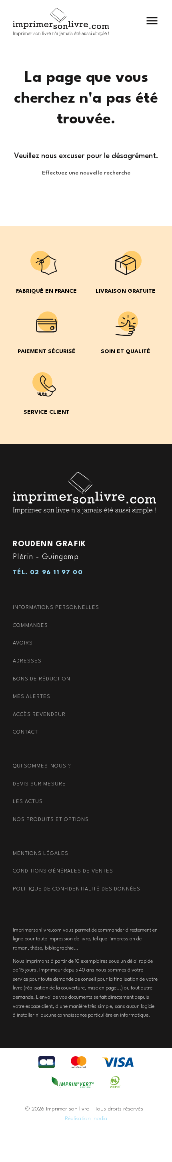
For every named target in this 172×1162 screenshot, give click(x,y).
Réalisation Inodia (86, 1118)
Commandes (30, 625)
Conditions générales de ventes (63, 871)
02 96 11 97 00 (56, 572)
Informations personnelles (56, 607)
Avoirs (23, 643)
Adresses (27, 661)
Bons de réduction (41, 679)
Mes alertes (31, 696)
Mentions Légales (40, 853)
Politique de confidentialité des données (76, 889)
